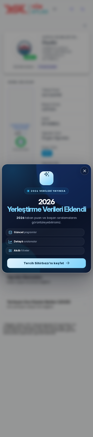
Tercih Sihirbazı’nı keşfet (44, 263)
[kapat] (84, 171)
